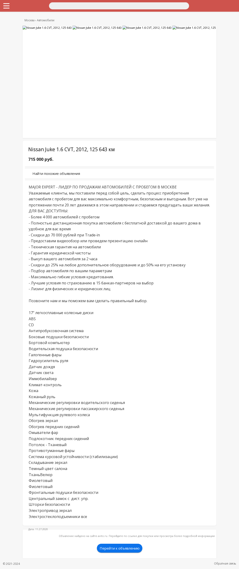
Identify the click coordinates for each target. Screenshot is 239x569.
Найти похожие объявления (56, 173)
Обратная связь (225, 563)
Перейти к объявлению (120, 548)
